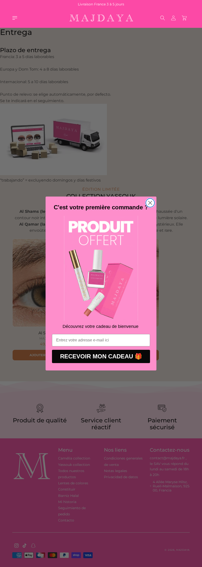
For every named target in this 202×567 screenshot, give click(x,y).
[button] (14, 18)
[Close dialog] (150, 203)
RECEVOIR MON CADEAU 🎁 (101, 356)
